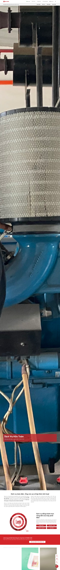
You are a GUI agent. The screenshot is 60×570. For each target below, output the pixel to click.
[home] (6, 1)
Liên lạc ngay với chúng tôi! (37, 541)
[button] (28, 1)
